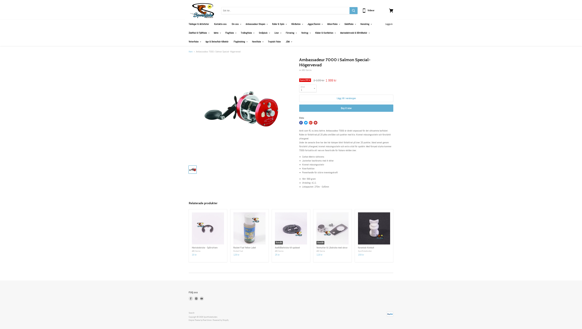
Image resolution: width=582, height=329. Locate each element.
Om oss (235, 24)
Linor (276, 32)
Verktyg (305, 32)
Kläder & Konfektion (324, 32)
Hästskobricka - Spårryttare (204, 247)
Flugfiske (229, 32)
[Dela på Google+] (311, 123)
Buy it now (346, 108)
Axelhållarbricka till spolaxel (287, 247)
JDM (288, 41)
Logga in (389, 24)
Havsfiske (257, 41)
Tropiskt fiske (274, 41)
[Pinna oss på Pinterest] (315, 123)
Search (191, 313)
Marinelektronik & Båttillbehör (354, 32)
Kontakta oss (220, 24)
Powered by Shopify (221, 320)
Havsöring (365, 24)
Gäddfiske (349, 24)
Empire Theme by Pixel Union (200, 320)
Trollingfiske (247, 32)
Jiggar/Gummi (314, 24)
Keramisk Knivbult (366, 247)
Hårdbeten (296, 24)
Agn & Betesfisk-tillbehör (217, 41)
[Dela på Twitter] (306, 123)
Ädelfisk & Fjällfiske (198, 32)
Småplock (263, 32)
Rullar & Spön (278, 24)
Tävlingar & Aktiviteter (199, 24)
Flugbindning (240, 41)
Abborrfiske (332, 24)
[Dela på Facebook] (301, 123)
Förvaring (290, 32)
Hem (191, 51)
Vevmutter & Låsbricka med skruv (331, 247)
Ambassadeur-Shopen (256, 24)
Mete (216, 32)
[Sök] (354, 10)
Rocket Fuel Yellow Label (244, 247)
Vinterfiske (194, 41)
